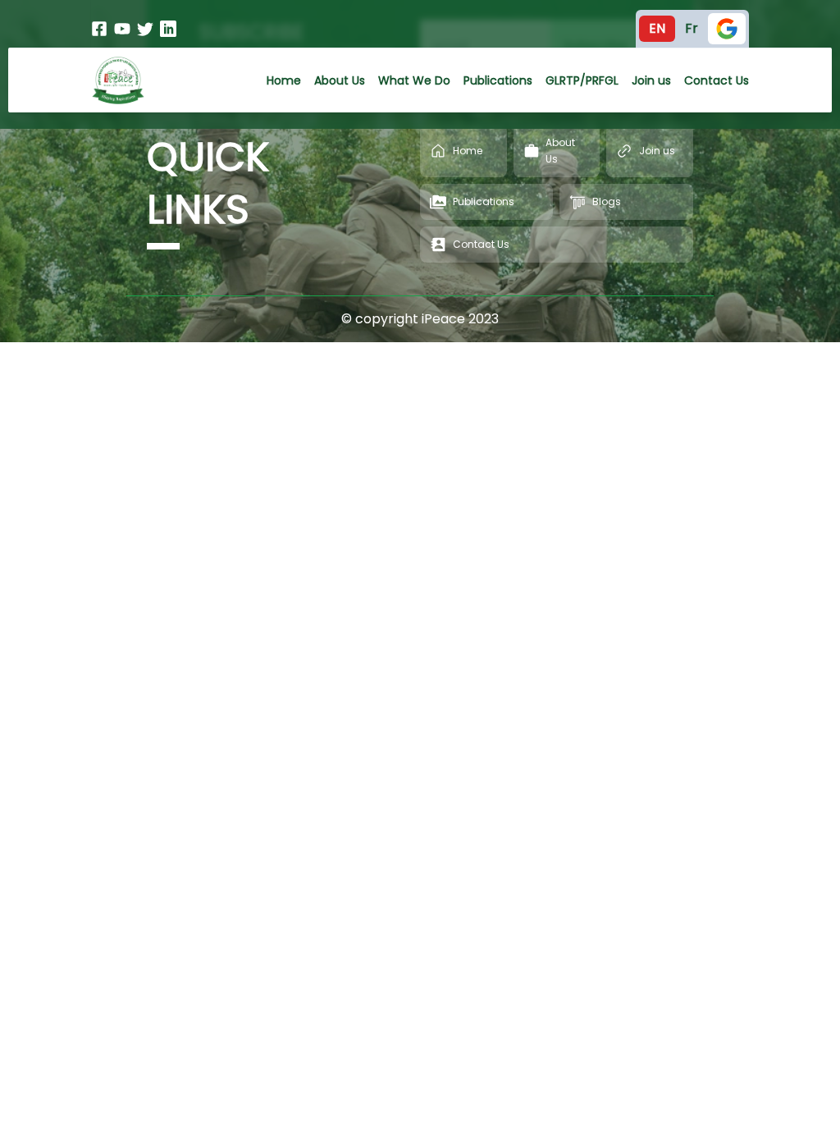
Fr (691, 28)
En (657, 28)
